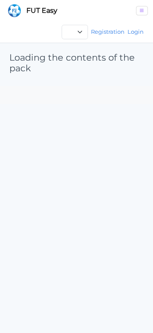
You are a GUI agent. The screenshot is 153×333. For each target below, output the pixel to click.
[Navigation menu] (142, 10)
